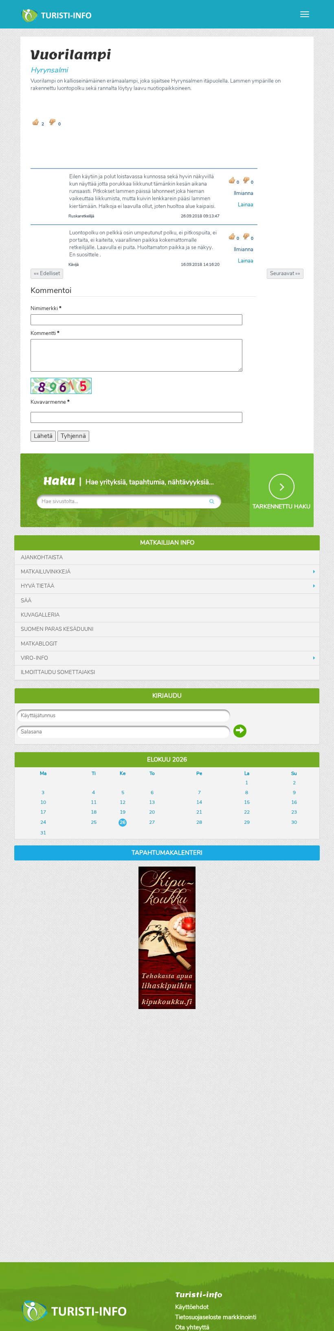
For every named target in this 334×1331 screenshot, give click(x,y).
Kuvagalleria (40, 615)
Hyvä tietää (37, 586)
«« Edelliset (47, 273)
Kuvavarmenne (50, 402)
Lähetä (43, 436)
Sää (26, 601)
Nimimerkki (46, 308)
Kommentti (45, 333)
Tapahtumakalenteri (167, 853)
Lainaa (245, 204)
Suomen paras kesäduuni (57, 629)
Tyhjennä (73, 436)
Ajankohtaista (42, 557)
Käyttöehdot (192, 1307)
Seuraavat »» (285, 273)
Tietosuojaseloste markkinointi (215, 1317)
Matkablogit (39, 644)
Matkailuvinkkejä (45, 572)
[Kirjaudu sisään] (239, 731)
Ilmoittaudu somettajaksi (58, 672)
